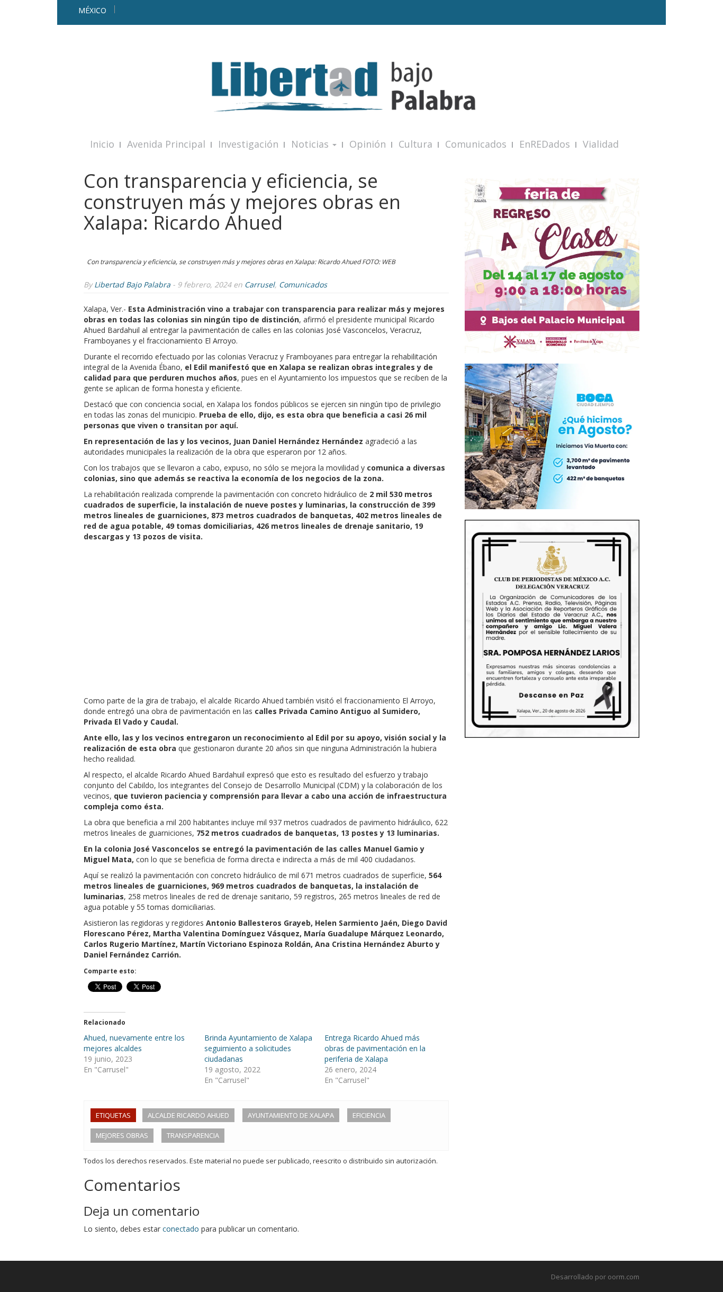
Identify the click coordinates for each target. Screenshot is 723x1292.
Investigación (248, 144)
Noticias (311, 144)
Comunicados (476, 144)
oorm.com (623, 1276)
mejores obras (122, 1135)
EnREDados (544, 144)
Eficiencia (369, 1115)
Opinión (367, 144)
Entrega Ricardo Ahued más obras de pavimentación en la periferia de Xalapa (375, 1048)
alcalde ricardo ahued (188, 1115)
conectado (180, 1229)
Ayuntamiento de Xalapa (291, 1115)
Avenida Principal (166, 144)
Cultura (415, 144)
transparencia (193, 1135)
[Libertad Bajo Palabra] (361, 86)
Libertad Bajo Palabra (132, 284)
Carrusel (260, 284)
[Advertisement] (266, 621)
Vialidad (601, 144)
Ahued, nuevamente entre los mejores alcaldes (134, 1043)
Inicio (102, 144)
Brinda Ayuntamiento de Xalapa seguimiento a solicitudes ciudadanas (258, 1048)
